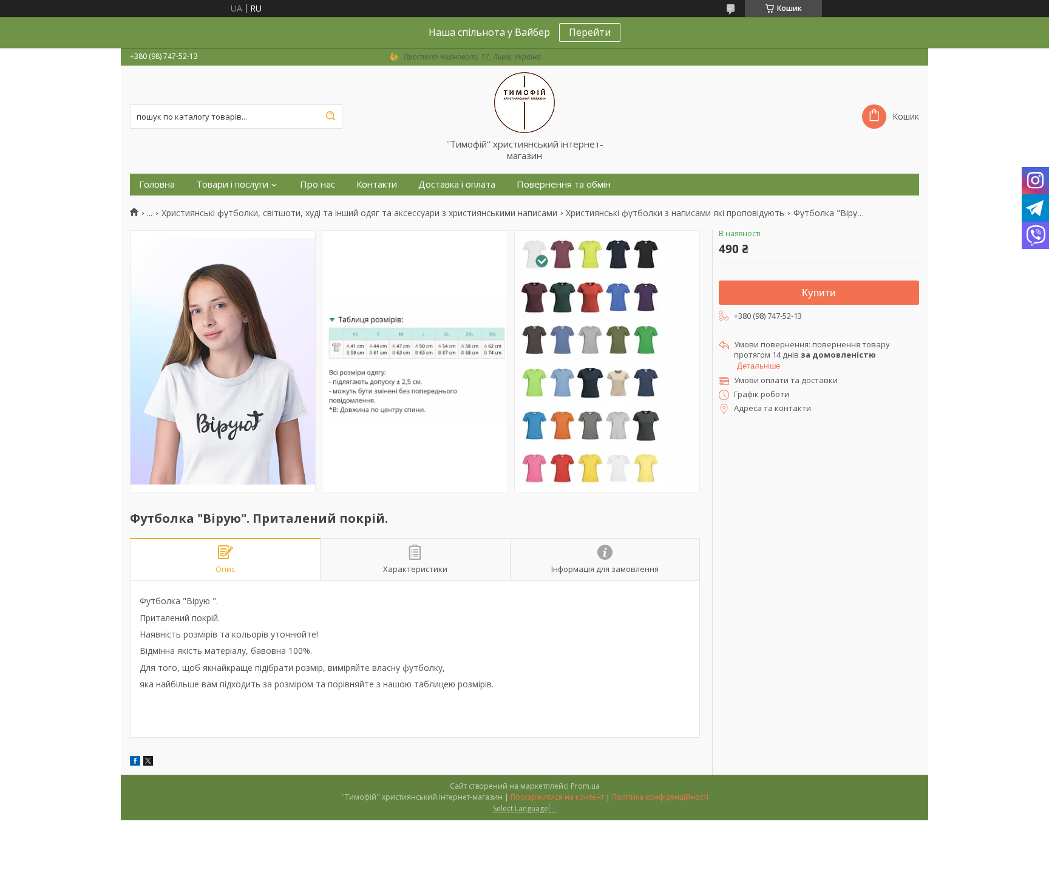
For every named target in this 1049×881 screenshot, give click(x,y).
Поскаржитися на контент (557, 797)
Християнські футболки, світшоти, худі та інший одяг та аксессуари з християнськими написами (359, 213)
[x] (148, 762)
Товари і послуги (232, 184)
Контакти (376, 184)
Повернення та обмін (564, 184)
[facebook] (135, 762)
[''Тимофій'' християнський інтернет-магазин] (524, 102)
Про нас (317, 184)
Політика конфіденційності (660, 797)
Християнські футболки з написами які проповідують (675, 213)
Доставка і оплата (456, 184)
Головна (157, 184)
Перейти (590, 32)
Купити (819, 293)
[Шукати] (330, 116)
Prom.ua (585, 786)
